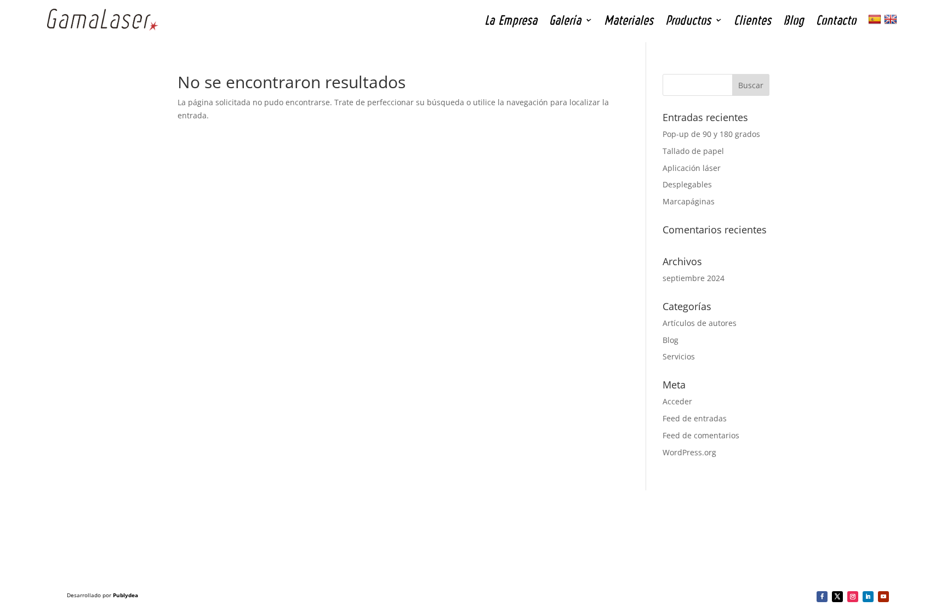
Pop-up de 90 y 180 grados (711, 134)
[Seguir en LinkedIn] (868, 596)
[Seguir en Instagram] (852, 596)
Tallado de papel (693, 151)
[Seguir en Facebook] (822, 596)
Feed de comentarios (701, 435)
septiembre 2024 (693, 278)
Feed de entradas (695, 418)
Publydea (125, 595)
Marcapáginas (689, 201)
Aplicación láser (692, 168)
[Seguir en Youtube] (883, 596)
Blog (670, 340)
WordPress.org (689, 452)
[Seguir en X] (837, 596)
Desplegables (687, 184)
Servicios (679, 356)
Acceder (677, 401)
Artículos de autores (700, 323)
